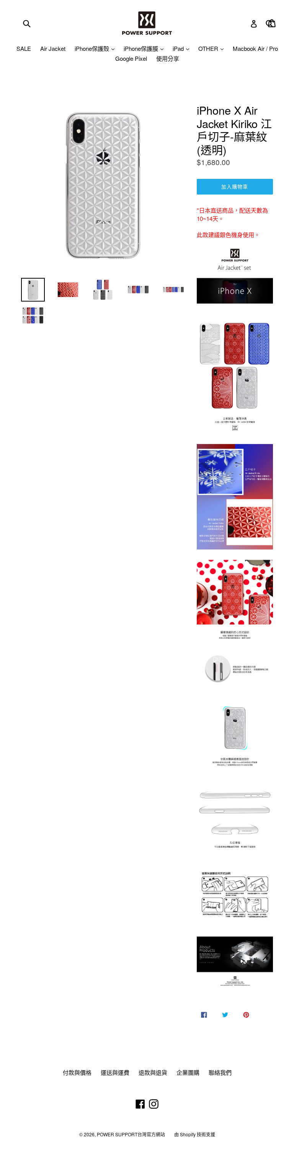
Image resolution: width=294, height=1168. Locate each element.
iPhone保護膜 (142, 48)
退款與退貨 (153, 1072)
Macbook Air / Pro (255, 48)
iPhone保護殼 (93, 48)
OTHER (209, 48)
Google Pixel (131, 58)
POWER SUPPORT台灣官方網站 (131, 1134)
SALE (23, 48)
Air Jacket (52, 48)
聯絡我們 (220, 1072)
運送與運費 (115, 1072)
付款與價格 (77, 1072)
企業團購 (187, 1072)
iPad (179, 48)
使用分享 (167, 58)
